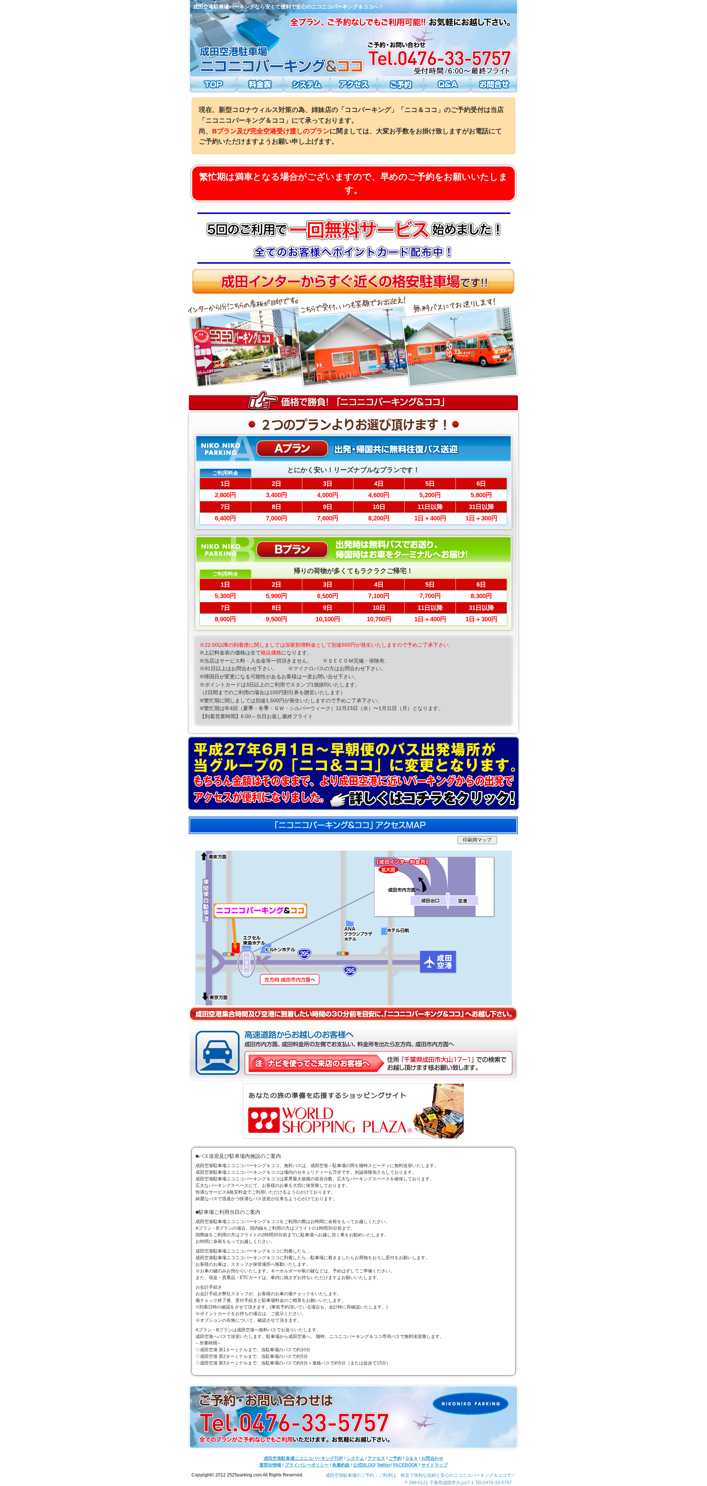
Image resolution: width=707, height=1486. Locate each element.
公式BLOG (363, 1465)
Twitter (384, 1465)
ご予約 (400, 85)
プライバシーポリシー (307, 1465)
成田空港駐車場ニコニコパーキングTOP (303, 1458)
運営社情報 (270, 1465)
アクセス (353, 85)
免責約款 (341, 1465)
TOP (213, 85)
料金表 (261, 85)
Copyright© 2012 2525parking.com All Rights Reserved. (247, 1475)
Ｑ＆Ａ (446, 85)
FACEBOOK (405, 1465)
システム (307, 85)
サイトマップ (434, 1465)
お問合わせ (494, 85)
